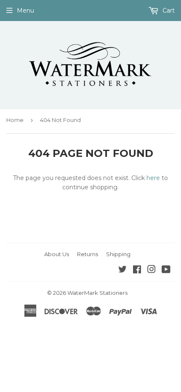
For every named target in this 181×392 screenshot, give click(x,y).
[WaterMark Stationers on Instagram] (151, 270)
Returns (87, 254)
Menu (25, 10)
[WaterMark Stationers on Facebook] (137, 270)
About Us (56, 254)
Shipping (118, 254)
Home (15, 120)
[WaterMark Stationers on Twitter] (122, 270)
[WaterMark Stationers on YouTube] (166, 270)
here (153, 178)
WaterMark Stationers (97, 292)
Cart (168, 10)
